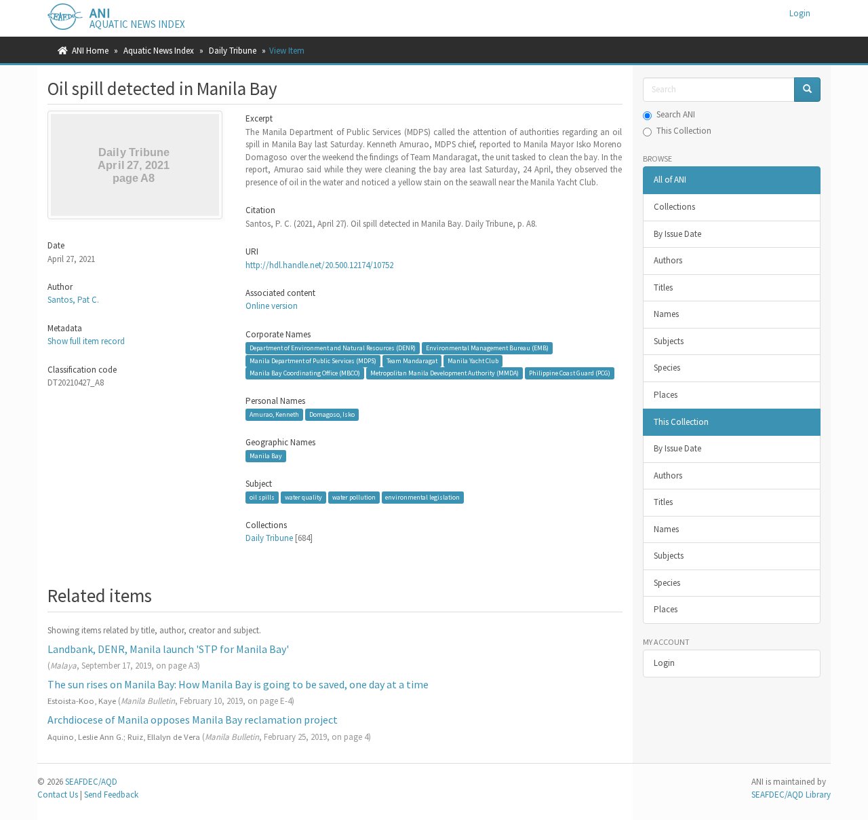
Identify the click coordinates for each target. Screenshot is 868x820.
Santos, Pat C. (73, 299)
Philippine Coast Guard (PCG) (569, 373)
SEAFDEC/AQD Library (791, 794)
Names (666, 314)
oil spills (262, 497)
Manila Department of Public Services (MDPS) (313, 360)
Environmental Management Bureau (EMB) (487, 347)
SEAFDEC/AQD (91, 781)
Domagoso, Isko (332, 414)
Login (664, 663)
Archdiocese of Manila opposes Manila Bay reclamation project (192, 719)
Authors (668, 260)
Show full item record (86, 341)
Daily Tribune (232, 50)
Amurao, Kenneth (274, 414)
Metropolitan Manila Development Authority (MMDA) (444, 373)
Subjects (669, 341)
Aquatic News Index (158, 50)
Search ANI (675, 114)
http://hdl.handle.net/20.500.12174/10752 (319, 265)
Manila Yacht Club (473, 360)
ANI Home (90, 50)
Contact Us (57, 794)
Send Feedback (111, 794)
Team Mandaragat (412, 360)
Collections (674, 206)
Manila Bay (266, 455)
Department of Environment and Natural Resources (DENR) (333, 347)
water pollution (354, 497)
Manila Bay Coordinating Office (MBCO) (305, 373)
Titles (663, 287)
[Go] (807, 89)
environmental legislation (422, 497)
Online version (271, 306)
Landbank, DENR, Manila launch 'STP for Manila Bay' (168, 649)
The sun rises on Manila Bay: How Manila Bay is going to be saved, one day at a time (238, 684)
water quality (303, 497)
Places (665, 394)
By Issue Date (677, 234)
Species (667, 367)
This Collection (683, 130)
